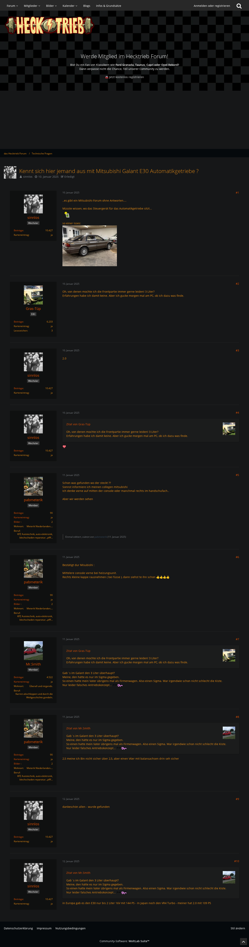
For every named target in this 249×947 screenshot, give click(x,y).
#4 (237, 412)
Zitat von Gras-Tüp (78, 424)
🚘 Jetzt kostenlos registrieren (124, 77)
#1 (237, 192)
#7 (237, 639)
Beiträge (18, 230)
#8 (237, 717)
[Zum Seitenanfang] (243, 941)
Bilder (17, 522)
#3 (237, 350)
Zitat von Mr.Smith (78, 728)
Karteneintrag (21, 517)
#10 (236, 861)
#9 (237, 799)
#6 (237, 557)
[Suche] (239, 6)
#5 (237, 475)
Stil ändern (238, 928)
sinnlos (27, 176)
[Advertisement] (124, 120)
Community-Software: (124, 941)
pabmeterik (101, 536)
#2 (237, 283)
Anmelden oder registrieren (212, 6)
